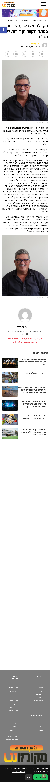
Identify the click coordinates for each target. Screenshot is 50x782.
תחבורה (15, 726)
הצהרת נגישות (38, 701)
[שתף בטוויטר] (33, 54)
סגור (29, 777)
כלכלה (41, 697)
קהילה (16, 723)
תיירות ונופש (14, 730)
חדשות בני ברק (13, 684)
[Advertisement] (24, 552)
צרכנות (40, 733)
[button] (3, 30)
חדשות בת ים (13, 688)
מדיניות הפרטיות (18, 771)
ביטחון (41, 684)
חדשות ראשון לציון (12, 707)
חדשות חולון (14, 697)
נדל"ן (41, 726)
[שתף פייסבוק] (7, 54)
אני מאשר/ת (40, 777)
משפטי (41, 723)
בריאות (41, 688)
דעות (41, 691)
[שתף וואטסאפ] (24, 54)
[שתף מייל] (16, 54)
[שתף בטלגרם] (41, 54)
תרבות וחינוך (14, 733)
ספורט (41, 730)
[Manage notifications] (44, 776)
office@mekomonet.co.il (25, 341)
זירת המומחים (38, 694)
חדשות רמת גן (13, 711)
